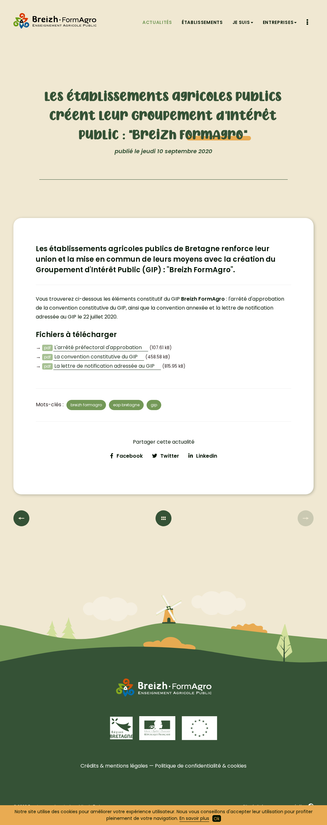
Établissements (202, 22)
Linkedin (206, 456)
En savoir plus (194, 818)
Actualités (157, 22)
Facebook (130, 456)
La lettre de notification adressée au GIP (104, 366)
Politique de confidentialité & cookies (201, 765)
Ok (217, 818)
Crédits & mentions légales (114, 765)
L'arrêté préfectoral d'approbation (98, 347)
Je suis (241, 22)
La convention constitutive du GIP (96, 356)
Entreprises (278, 22)
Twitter (169, 456)
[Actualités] (163, 518)
